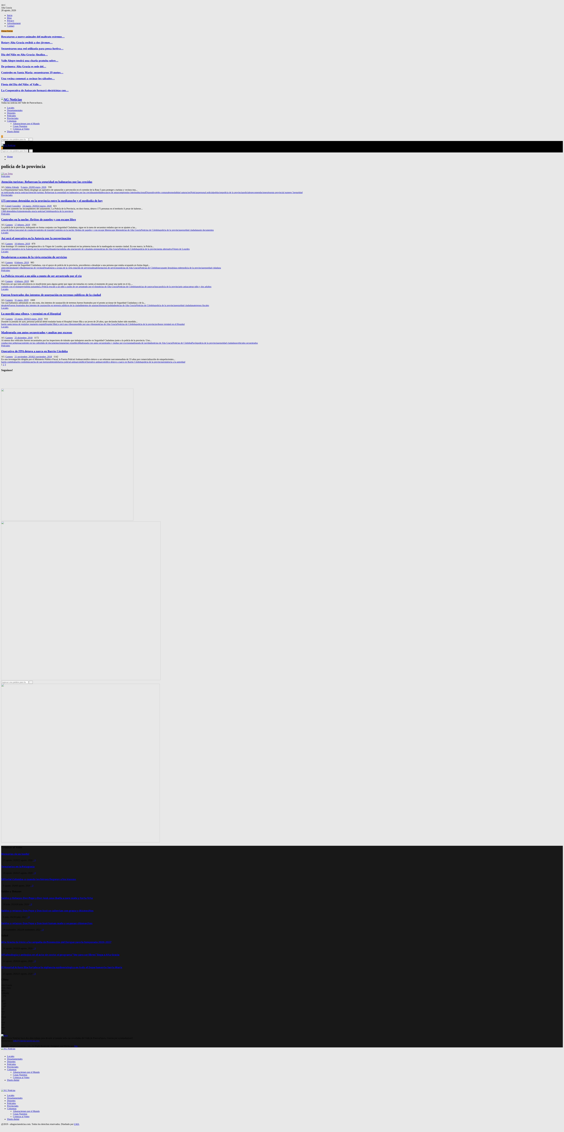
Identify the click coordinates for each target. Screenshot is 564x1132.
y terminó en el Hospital (173, 324)
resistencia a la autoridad (174, 362)
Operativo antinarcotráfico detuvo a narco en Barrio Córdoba (114, 362)
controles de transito (44, 230)
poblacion (217, 192)
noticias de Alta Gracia (130, 230)
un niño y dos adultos (201, 286)
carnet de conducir (26, 230)
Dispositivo (151, 192)
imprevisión (23, 286)
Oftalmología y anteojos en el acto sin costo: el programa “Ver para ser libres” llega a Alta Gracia (60, 955)
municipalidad (108, 305)
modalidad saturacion (180, 192)
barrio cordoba (8, 362)
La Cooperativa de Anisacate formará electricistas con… (35, 90)
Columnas (11, 121)
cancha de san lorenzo (39, 362)
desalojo (96, 268)
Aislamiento (22, 211)
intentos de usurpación (91, 305)
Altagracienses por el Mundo (26, 123)
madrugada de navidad (140, 343)
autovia (55, 249)
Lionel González (13, 206)
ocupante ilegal (166, 268)
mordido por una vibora (85, 324)
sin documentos (206, 230)
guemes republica (70, 343)
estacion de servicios (109, 268)
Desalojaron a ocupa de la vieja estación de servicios (34, 257)
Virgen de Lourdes (181, 249)
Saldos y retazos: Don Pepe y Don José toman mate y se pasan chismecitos (46, 923)
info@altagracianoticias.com (26, 1040)
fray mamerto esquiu (35, 324)
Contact (10, 26)
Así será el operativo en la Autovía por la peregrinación (36, 238)
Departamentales (14, 110)
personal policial (205, 192)
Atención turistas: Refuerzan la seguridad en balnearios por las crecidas (46, 181)
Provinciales (12, 118)
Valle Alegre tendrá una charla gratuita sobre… (29, 60)
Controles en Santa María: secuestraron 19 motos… (32, 72)
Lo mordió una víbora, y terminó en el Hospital (31, 313)
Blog (9, 18)
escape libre (114, 230)
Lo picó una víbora (65, 324)
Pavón (194, 343)
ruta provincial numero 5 (282, 192)
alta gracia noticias (19, 192)
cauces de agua (111, 192)
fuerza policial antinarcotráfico (72, 362)
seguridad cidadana (212, 268)
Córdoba (49, 211)
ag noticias (6, 192)
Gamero (9, 225)
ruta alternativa (165, 249)
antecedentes (7, 268)
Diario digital (13, 131)
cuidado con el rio (9, 286)
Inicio (9, 15)
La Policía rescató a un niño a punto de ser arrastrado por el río (41, 275)
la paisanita (34, 286)
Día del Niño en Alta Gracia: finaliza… (24, 54)
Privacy (10, 20)
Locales (10, 107)
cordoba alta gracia (67, 249)
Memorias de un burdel (15, 854)
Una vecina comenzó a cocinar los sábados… (28, 78)
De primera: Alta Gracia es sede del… (23, 66)
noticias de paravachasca (148, 286)
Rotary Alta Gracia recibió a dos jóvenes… (27, 42)
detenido (54, 362)
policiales (247, 192)
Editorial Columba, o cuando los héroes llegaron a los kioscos (38, 879)
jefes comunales (163, 192)
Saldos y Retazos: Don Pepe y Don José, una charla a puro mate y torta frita (47, 898)
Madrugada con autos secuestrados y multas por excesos (36, 332)
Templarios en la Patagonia (18, 866)
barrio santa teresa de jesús (13, 324)
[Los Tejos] (7, 173)
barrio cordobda (22, 362)
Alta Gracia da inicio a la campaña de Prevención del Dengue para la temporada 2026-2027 (56, 942)
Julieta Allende (12, 187)
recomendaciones (259, 192)
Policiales (11, 115)
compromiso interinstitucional (132, 192)
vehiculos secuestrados (247, 343)
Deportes (11, 113)
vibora (159, 324)
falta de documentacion (51, 343)
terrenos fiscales (201, 305)
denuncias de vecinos (33, 268)
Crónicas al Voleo (21, 129)
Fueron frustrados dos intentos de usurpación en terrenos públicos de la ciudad (51, 294)
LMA (76, 1124)
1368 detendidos (8, 211)
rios (269, 192)
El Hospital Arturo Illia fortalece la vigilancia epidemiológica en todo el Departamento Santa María (61, 967)
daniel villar (18, 268)
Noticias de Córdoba (150, 230)
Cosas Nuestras (20, 126)
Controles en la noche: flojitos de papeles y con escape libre (38, 219)
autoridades (99, 192)
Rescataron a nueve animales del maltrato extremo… (33, 36)
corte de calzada (83, 249)
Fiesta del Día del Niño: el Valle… (21, 84)
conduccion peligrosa (11, 343)
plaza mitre (178, 268)
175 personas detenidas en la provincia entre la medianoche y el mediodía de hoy (52, 200)
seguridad (298, 192)
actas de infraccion (9, 230)
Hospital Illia (51, 324)
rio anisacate (186, 286)
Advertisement (14, 23)
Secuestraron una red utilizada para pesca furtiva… (32, 48)
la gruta (94, 249)
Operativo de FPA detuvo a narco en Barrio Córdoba (34, 351)
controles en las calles (31, 343)
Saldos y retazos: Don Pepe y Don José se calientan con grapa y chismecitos (47, 910)
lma (76, 1046)
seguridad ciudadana (189, 230)
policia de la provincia (232, 192)
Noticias (194, 192)
